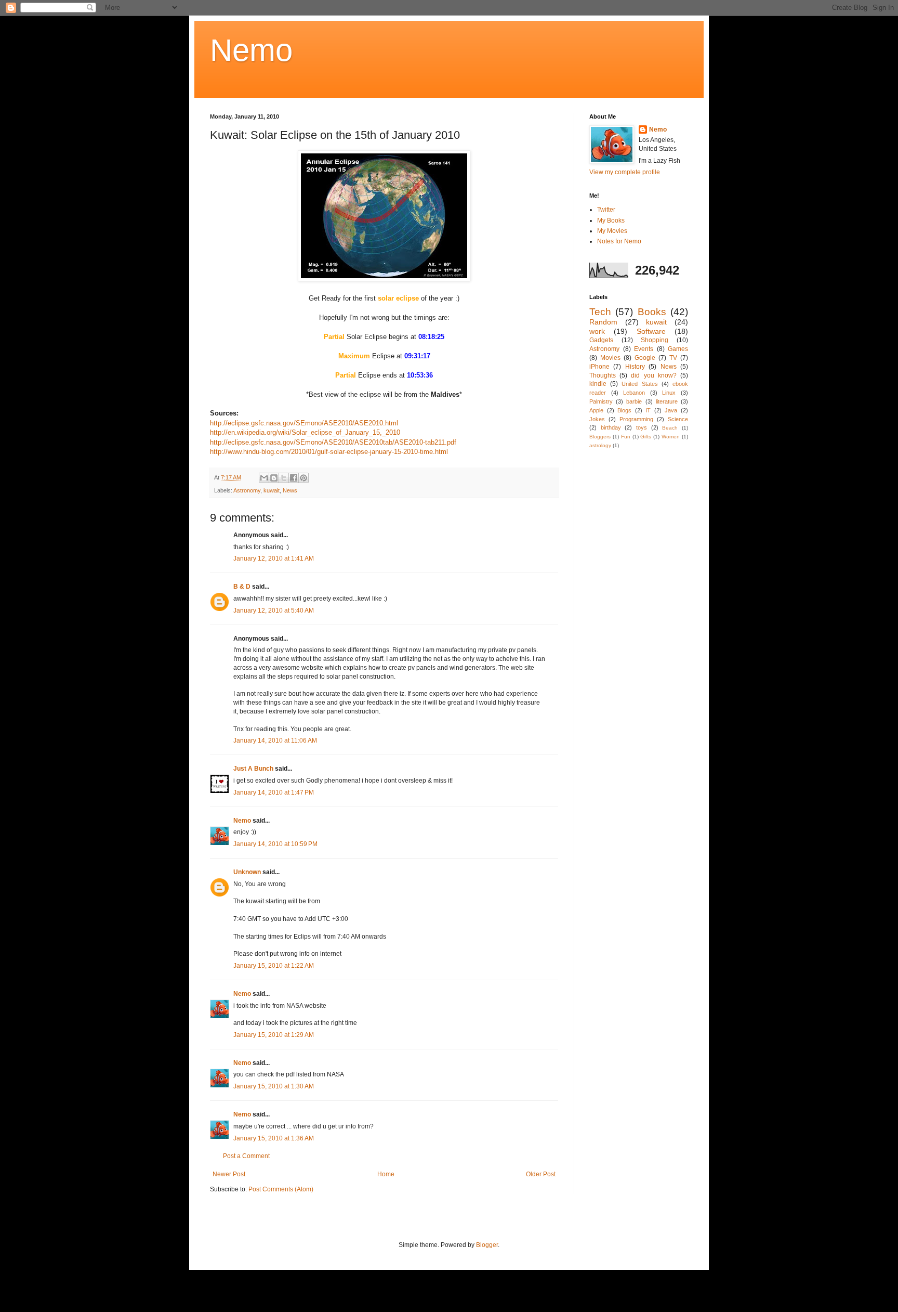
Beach (670, 428)
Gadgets (601, 340)
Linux (669, 392)
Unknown (247, 872)
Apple (596, 410)
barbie (634, 401)
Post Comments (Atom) (280, 1189)
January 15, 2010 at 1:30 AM (273, 1086)
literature (667, 401)
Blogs (624, 410)
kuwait (271, 490)
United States (639, 384)
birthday (611, 427)
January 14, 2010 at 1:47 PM (273, 792)
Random (603, 322)
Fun (625, 436)
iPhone (599, 366)
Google (645, 357)
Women (671, 436)
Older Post (541, 1174)
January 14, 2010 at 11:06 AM (275, 740)
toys (641, 427)
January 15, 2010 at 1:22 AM (273, 965)
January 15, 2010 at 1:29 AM (273, 1034)
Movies (610, 357)
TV (673, 357)
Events (643, 349)
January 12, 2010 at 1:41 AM (273, 558)
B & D (241, 586)
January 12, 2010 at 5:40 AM (273, 610)
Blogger (487, 1245)
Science (678, 419)
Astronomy (246, 490)
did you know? (653, 375)
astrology (600, 445)
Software (651, 331)
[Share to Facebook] (293, 478)
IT (648, 410)
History (635, 366)
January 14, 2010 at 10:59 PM (275, 844)
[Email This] (264, 478)
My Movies (612, 231)
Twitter (606, 209)
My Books (611, 220)
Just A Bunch (253, 768)
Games (678, 349)
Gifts (645, 436)
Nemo (251, 50)
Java (671, 410)
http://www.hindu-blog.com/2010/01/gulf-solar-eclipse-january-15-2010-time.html (330, 452)
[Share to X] (284, 478)
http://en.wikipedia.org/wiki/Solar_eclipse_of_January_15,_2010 (305, 432)
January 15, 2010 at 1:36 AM (273, 1138)
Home (385, 1174)
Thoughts (602, 375)
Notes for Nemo (619, 241)
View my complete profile (624, 172)
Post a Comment (246, 1156)
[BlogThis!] (274, 478)
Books (652, 311)
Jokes (597, 419)
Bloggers (600, 436)
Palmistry (601, 401)
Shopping (654, 340)
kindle (597, 383)
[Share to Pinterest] (303, 478)
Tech (600, 311)
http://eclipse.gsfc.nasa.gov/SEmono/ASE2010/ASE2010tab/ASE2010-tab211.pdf (333, 442)
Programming (636, 419)
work (597, 331)
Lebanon (634, 392)
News (290, 490)
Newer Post (229, 1174)
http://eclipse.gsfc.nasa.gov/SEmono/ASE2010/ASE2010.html (304, 423)
